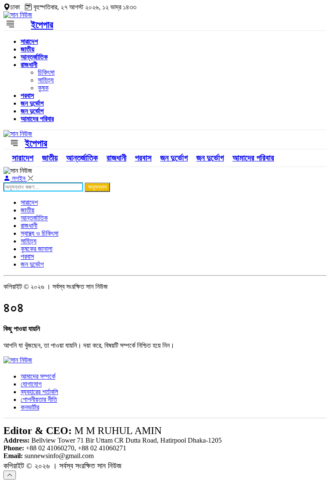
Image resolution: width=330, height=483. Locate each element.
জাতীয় (27, 49)
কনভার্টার (30, 407)
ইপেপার (42, 24)
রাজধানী (29, 64)
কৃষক (43, 87)
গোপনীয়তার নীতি (39, 399)
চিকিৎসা (46, 72)
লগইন (18, 178)
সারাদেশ (29, 41)
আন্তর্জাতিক (34, 57)
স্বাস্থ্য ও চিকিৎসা (39, 233)
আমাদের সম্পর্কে (38, 376)
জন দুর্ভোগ (32, 103)
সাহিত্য (46, 80)
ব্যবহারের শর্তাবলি (39, 391)
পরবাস (27, 95)
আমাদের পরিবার (37, 118)
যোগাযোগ (31, 384)
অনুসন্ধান (97, 187)
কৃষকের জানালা (36, 248)
